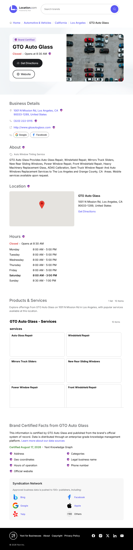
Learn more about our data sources (43, 440)
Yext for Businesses (30, 535)
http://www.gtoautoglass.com (32, 127)
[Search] (114, 9)
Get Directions (87, 211)
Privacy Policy (72, 535)
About (46, 535)
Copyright (57, 535)
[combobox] (80, 9)
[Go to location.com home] (23, 9)
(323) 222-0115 (23, 120)
